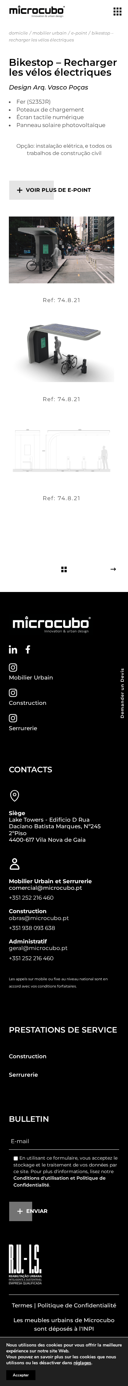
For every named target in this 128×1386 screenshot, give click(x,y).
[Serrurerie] (13, 718)
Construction (28, 703)
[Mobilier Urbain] (13, 667)
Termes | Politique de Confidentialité (64, 1305)
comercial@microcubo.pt (45, 888)
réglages (82, 1363)
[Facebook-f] (28, 649)
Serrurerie (23, 728)
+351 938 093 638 (32, 928)
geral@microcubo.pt (38, 948)
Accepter (21, 1375)
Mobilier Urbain (31, 677)
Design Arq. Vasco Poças (48, 87)
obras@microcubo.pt (39, 918)
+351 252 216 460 (31, 897)
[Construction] (13, 693)
